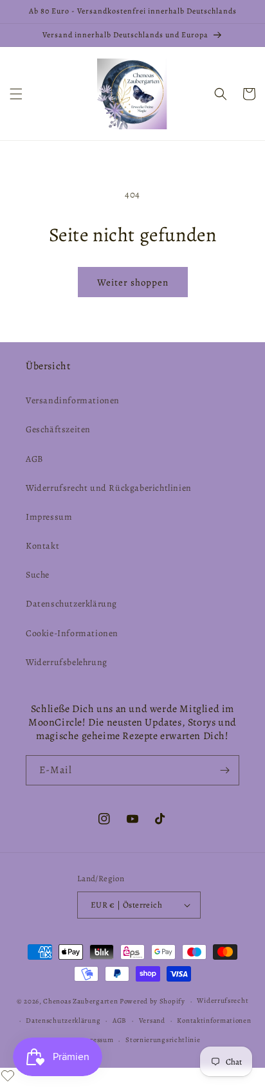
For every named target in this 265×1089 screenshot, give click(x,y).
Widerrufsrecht (222, 1000)
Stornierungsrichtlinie (162, 1040)
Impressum (49, 517)
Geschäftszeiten (58, 429)
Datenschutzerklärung (71, 604)
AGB (34, 459)
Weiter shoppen (133, 282)
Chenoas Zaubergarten (81, 1001)
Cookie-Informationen (72, 633)
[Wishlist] (7, 1075)
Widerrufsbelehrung (66, 662)
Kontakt (42, 546)
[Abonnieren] (224, 770)
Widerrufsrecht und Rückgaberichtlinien (109, 488)
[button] (16, 94)
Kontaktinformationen (214, 1020)
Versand (152, 1020)
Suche (38, 575)
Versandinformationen (73, 400)
